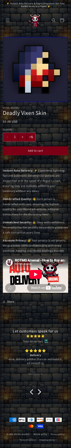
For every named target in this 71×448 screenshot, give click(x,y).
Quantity (7, 129)
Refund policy (40, 434)
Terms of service (28, 440)
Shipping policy (47, 440)
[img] (35, 336)
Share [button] (10, 301)
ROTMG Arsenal (21, 434)
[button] (7, 20)
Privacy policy (58, 434)
